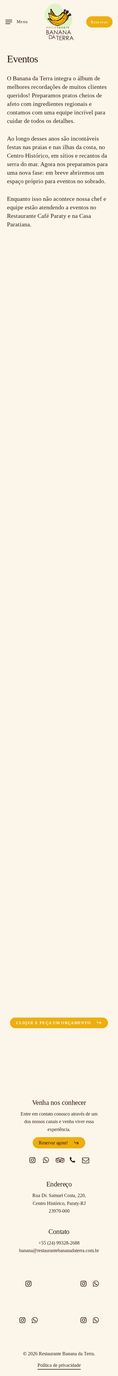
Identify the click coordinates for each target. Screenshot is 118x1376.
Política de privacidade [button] (59, 1365)
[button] (16, 22)
